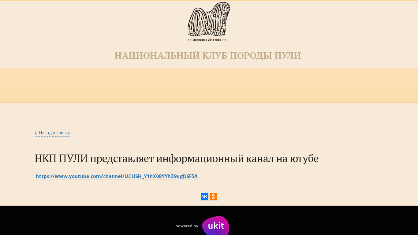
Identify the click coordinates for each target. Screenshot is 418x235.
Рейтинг (182, 85)
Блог (311, 85)
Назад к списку (54, 133)
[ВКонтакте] (204, 196)
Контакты (224, 85)
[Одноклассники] (213, 196)
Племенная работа (124, 85)
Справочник (271, 85)
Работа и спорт (356, 85)
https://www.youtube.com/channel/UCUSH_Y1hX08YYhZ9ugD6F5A (117, 176)
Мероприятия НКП (59, 85)
